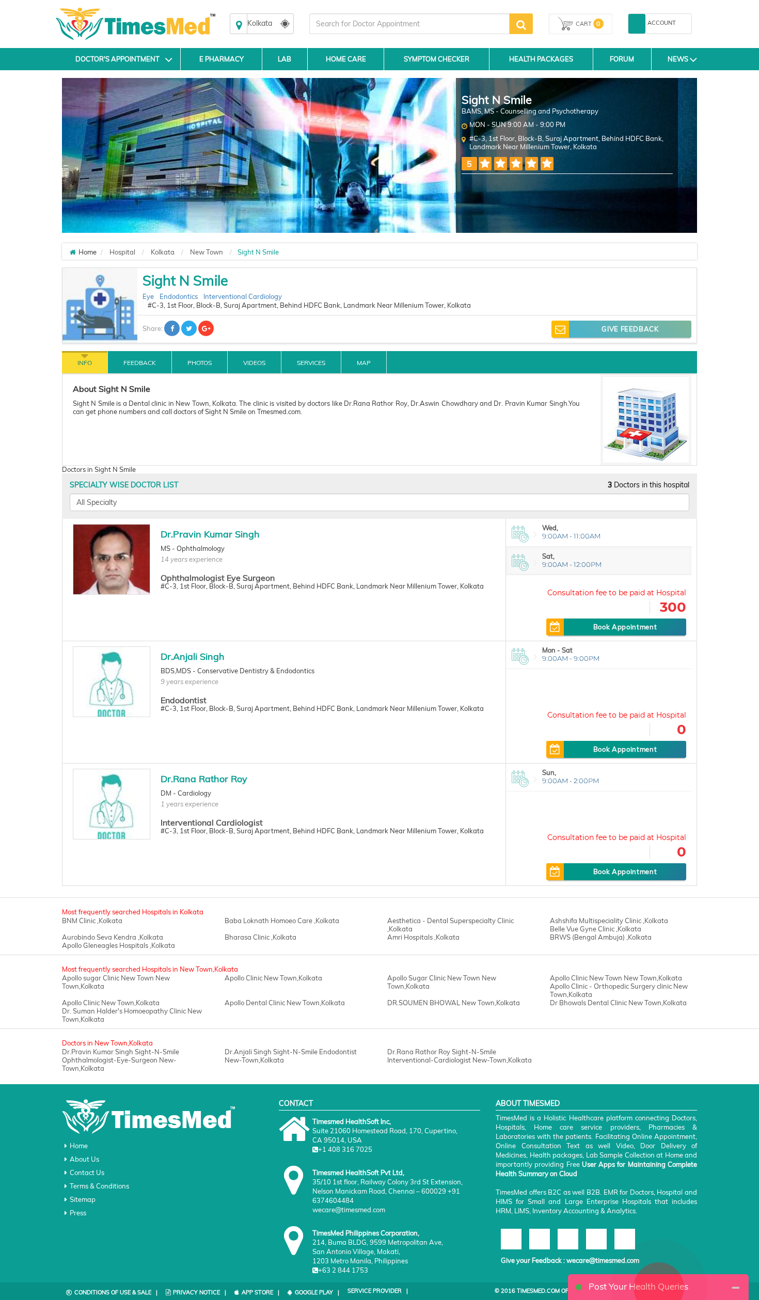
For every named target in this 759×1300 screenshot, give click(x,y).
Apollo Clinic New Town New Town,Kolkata (616, 978)
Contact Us (87, 1172)
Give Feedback (630, 329)
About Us (84, 1159)
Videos (254, 363)
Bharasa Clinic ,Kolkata (260, 937)
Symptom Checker (436, 59)
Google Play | (317, 1292)
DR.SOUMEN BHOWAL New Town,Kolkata (453, 1002)
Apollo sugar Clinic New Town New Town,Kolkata (116, 982)
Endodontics (179, 296)
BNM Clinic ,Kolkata (92, 920)
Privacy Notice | (199, 1292)
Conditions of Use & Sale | (115, 1292)
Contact (296, 1103)
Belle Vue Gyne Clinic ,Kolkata (595, 929)
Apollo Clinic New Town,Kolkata (273, 978)
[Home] (72, 252)
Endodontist (184, 700)
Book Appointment (625, 627)
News (678, 59)
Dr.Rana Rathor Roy (204, 779)
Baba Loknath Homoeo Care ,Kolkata (282, 920)
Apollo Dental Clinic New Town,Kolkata (285, 1002)
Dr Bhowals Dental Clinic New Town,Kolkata (618, 1002)
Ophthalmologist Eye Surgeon (218, 578)
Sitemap (83, 1199)
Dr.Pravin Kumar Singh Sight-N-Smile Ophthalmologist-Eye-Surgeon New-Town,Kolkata (120, 1060)
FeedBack (139, 363)
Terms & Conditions (99, 1186)
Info (84, 363)
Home (79, 1146)
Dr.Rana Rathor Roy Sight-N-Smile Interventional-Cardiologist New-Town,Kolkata (459, 1056)
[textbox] (409, 23)
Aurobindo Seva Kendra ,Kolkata (112, 937)
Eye (148, 296)
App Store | (260, 1292)
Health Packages (541, 59)
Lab (284, 59)
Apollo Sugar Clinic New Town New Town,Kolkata (441, 982)
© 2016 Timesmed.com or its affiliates (553, 1290)
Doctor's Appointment (117, 59)
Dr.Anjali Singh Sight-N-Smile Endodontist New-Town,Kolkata (291, 1056)
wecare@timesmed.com (602, 1260)
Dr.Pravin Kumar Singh (210, 534)
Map (364, 363)
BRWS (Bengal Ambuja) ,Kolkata (601, 937)
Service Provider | (377, 1290)
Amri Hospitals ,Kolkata (423, 937)
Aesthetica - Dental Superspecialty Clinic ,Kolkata (450, 924)
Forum (622, 59)
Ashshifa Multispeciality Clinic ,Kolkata (609, 920)
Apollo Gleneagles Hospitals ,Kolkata (118, 945)
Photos (199, 363)
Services (311, 363)
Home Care (346, 59)
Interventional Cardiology (242, 296)
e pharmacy (221, 59)
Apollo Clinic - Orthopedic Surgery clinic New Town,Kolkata (619, 990)
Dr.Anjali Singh (193, 656)
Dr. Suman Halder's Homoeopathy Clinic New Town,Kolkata (132, 1015)
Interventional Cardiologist (212, 822)
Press (78, 1213)
